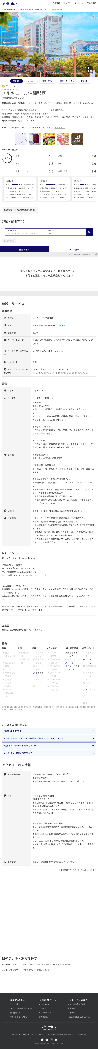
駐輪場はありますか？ (13, 731)
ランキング (43, 1008)
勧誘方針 (14, 1035)
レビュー (31, 81)
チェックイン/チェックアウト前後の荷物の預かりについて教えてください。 (34, 738)
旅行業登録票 (82, 1035)
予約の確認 (91, 3)
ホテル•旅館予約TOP (9, 9)
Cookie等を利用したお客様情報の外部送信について (61, 1035)
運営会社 (71, 1008)
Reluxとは (79, 3)
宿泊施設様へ (15, 1012)
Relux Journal (45, 1004)
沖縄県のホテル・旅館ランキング (36, 970)
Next (94, 42)
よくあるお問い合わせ (77, 1004)
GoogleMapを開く (88, 870)
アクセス (84, 81)
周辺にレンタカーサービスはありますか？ (21, 745)
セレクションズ (45, 1012)
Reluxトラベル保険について (20, 1008)
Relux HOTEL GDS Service (78, 1017)
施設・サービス (66, 81)
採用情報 (71, 1012)
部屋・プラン (47, 81)
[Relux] (9, 3)
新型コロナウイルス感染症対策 (18, 210)
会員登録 (56, 3)
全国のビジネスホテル (32, 964)
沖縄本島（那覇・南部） (35, 9)
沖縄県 (21, 9)
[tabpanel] (49, 44)
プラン (73, 249)
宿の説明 (16, 81)
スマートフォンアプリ (18, 1017)
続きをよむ (59, 127)
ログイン (67, 3)
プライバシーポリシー (37, 1035)
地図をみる (62, 325)
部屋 (24, 249)
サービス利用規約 (24, 1035)
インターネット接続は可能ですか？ (18, 753)
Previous (4, 42)
